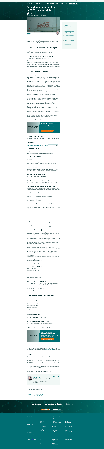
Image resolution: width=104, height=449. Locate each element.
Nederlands (29, 439)
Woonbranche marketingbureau (69, 440)
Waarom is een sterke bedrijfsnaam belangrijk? (70, 27)
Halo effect (66, 425)
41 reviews (30, 432)
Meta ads (53, 443)
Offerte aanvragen (72, 3)
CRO (40, 423)
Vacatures (41, 438)
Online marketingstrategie (68, 426)
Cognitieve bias (67, 418)
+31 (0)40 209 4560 (31, 421)
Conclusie (66, 45)
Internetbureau (42, 431)
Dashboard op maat (42, 418)
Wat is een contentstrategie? (69, 427)
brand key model (45, 145)
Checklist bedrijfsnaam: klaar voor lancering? (70, 42)
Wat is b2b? (66, 430)
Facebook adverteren (55, 439)
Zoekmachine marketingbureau (56, 422)
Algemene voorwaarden (30, 434)
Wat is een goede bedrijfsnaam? (69, 31)
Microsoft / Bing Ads (55, 423)
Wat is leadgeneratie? (68, 429)
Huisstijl (41, 427)
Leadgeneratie (42, 421)
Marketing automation (43, 429)
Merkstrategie (42, 430)
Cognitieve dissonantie (68, 422)
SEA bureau (53, 421)
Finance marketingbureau (68, 439)
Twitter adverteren (55, 440)
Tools (65, 3)
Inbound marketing (55, 431)
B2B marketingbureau (68, 436)
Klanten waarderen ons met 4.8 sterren (70, 0)
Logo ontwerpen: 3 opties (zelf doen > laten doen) (35, 395)
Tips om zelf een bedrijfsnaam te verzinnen (70, 37)
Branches (51, 3)
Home (37, 3)
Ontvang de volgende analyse (47, 130)
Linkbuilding (54, 426)
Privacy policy (35, 434)
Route (27, 427)
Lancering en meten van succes (69, 40)
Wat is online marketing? (68, 431)
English (35, 439)
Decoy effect (66, 421)
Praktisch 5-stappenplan (68, 32)
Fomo (65, 423)
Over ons (56, 3)
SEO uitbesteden (54, 430)
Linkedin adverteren (55, 438)
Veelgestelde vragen (68, 44)
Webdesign (41, 425)
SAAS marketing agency (68, 438)
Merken (32, 15)
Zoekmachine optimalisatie (56, 425)
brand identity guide (37, 145)
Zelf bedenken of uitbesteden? (69, 35)
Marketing (46, 3)
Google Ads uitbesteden (55, 427)
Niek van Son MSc (36, 377)
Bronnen (66, 47)
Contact (41, 439)
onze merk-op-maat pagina (49, 349)
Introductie (66, 25)
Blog (61, 3)
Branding (40, 3)
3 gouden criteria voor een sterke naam (70, 29)
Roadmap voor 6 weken (68, 39)
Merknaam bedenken (43, 426)
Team (40, 436)
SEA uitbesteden (54, 429)
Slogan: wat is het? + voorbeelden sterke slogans (35, 394)
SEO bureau (54, 418)
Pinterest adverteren (55, 444)
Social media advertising (55, 436)
